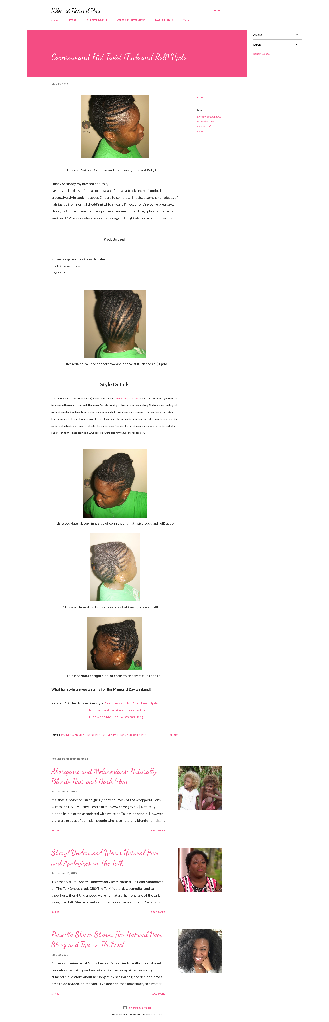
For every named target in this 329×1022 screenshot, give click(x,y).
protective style (205, 121)
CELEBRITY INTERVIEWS (131, 20)
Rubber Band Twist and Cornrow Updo (118, 710)
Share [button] (201, 97)
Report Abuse (261, 53)
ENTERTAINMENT (96, 20)
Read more (158, 830)
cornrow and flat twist (209, 116)
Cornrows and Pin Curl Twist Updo (131, 703)
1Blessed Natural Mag (75, 10)
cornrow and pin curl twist (127, 398)
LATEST (72, 20)
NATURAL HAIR (164, 20)
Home (54, 20)
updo (200, 131)
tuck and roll (203, 126)
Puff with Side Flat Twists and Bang (116, 717)
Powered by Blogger (139, 1007)
